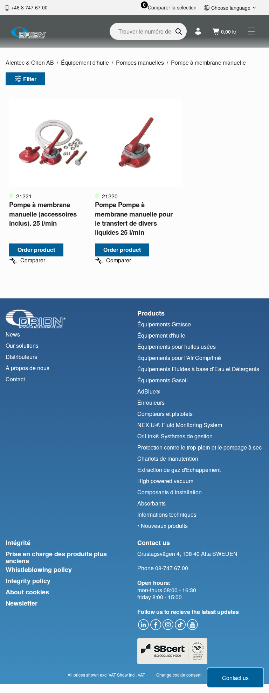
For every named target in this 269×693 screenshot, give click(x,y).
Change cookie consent (178, 675)
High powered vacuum (165, 481)
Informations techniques (166, 514)
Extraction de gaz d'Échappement (179, 470)
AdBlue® (148, 391)
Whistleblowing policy (39, 569)
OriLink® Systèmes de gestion (175, 436)
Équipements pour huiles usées (176, 346)
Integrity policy (28, 580)
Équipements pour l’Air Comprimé (179, 358)
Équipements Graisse (164, 324)
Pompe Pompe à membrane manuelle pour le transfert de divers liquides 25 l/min (134, 218)
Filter (29, 79)
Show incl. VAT (131, 675)
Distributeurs (21, 357)
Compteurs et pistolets (165, 414)
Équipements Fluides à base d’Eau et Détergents (198, 369)
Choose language (230, 7)
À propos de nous (27, 368)
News (13, 334)
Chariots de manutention (167, 458)
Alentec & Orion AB (30, 62)
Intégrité (18, 542)
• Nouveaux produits (162, 526)
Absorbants (151, 503)
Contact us (235, 678)
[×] (251, 31)
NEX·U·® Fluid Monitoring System (179, 425)
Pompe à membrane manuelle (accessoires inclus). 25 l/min (43, 213)
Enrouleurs (151, 402)
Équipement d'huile (85, 62)
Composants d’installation (169, 492)
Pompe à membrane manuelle (208, 62)
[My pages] (198, 31)
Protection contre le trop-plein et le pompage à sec (199, 447)
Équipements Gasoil (162, 380)
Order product (36, 250)
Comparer (32, 260)
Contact (15, 379)
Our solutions (22, 345)
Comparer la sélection (172, 7)
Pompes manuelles (140, 62)
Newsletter (21, 603)
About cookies (27, 591)
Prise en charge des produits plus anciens (56, 557)
